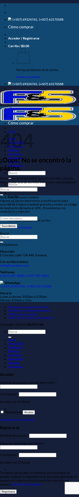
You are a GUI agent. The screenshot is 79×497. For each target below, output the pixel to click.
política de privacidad (26, 484)
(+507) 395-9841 (37, 276)
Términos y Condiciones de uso (29, 310)
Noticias (14, 363)
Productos (15, 347)
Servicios (14, 154)
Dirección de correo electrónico (22, 443)
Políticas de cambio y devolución (30, 317)
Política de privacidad (23, 314)
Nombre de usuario (14, 435)
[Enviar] (1, 194)
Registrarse (8, 491)
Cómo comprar (21, 26)
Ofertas (13, 351)
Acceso (28, 412)
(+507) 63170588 (50, 19)
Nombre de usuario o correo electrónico (28, 382)
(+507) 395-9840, (12, 276)
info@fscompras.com (14, 265)
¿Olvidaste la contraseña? (17, 420)
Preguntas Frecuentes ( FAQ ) (28, 307)
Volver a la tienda (28, 77)
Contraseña (9, 394)
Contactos (15, 367)
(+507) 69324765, (25, 19)
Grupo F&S (16, 343)
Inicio (12, 340)
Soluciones (16, 359)
